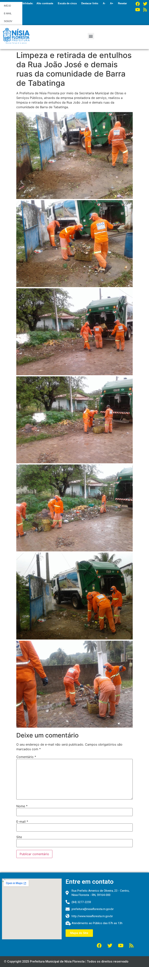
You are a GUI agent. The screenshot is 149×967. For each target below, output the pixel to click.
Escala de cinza (67, 3)
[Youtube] (138, 10)
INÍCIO (7, 5)
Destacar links (89, 3)
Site (19, 837)
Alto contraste (44, 3)
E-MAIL (8, 13)
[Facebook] (138, 4)
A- (104, 3)
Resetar (122, 3)
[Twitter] (145, 4)
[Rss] (145, 10)
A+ (111, 3)
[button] (91, 36)
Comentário (26, 756)
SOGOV (8, 21)
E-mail (22, 821)
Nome (22, 806)
